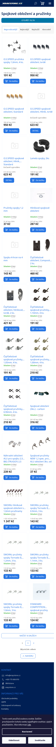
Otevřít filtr (28, 20)
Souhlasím (40, 740)
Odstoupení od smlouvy (11, 705)
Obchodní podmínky (9, 698)
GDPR (3, 702)
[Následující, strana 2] (28, 643)
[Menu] (50, 3)
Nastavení (27, 731)
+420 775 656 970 (12, 679)
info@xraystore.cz (12, 675)
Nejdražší (35, 29)
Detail (35, 130)
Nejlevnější (24, 29)
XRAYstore (9, 683)
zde (29, 724)
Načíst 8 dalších (28, 635)
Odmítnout (14, 740)
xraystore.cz (10, 687)
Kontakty (5, 709)
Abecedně (46, 29)
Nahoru (29, 656)
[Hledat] (35, 3)
